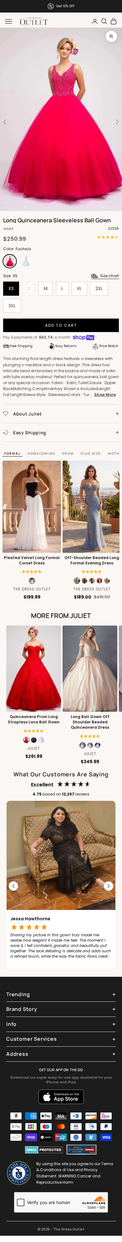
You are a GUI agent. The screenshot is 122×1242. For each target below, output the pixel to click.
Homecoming (41, 453)
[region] (61, 886)
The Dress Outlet (32, 589)
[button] (32, 571)
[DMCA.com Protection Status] (44, 1150)
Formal (12, 453)
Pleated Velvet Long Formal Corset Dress (32, 560)
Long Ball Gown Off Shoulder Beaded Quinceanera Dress (90, 722)
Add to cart (61, 325)
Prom (68, 453)
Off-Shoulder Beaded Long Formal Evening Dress (91, 560)
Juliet (8, 228)
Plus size (91, 453)
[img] (90, 736)
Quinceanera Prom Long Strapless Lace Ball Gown (33, 719)
